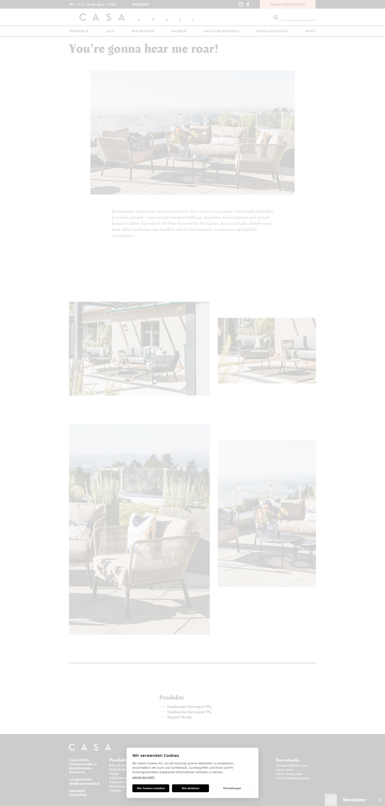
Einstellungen (232, 788)
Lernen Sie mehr (143, 777)
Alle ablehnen (190, 788)
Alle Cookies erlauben (151, 788)
